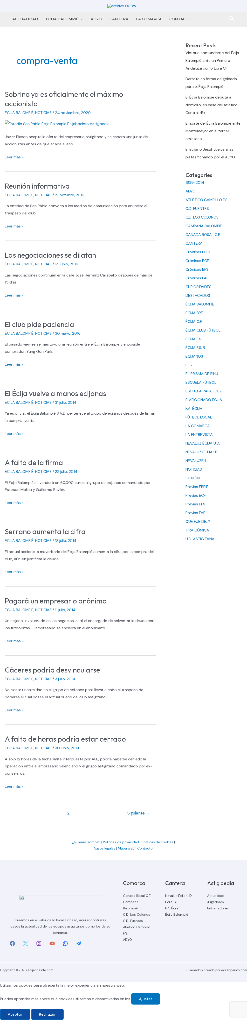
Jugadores (215, 902)
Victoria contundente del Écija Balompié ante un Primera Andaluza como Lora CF (212, 60)
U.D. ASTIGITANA (199, 538)
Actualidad (215, 895)
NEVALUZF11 (195, 460)
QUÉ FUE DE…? (197, 521)
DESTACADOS (197, 295)
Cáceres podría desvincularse (52, 669)
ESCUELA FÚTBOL (200, 382)
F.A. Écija (171, 908)
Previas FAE (195, 512)
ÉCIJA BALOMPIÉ (62, 19)
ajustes (145, 999)
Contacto (145, 848)
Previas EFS (195, 504)
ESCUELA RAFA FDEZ (203, 391)
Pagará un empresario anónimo (56, 600)
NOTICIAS (43, 112)
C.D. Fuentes (133, 921)
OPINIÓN (192, 478)
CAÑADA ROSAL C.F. (202, 234)
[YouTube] (52, 943)
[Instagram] (38, 943)
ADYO (96, 19)
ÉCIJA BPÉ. (194, 312)
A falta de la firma (34, 462)
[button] (80, 19)
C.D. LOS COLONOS (202, 217)
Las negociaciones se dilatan (50, 255)
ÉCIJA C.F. (193, 321)
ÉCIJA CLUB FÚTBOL (202, 330)
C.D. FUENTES (197, 208)
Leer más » (14, 157)
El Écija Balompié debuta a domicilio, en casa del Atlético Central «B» (211, 105)
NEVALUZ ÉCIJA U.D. (202, 443)
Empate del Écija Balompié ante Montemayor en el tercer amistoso (212, 131)
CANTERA (119, 19)
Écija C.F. (172, 902)
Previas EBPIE (196, 486)
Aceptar (15, 1014)
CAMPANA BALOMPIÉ (203, 225)
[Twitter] (25, 943)
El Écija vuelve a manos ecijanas (55, 393)
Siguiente (138, 813)
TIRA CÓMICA (197, 530)
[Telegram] (78, 943)
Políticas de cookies (157, 842)
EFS (188, 365)
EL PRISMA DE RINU (201, 373)
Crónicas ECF (197, 260)
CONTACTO (180, 19)
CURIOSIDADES (198, 286)
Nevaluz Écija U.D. (178, 895)
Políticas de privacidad (121, 842)
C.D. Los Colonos (136, 914)
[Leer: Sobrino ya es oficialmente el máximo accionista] (57, 123)
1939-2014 (194, 182)
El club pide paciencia (39, 324)
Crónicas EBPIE (198, 252)
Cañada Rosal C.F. (137, 895)
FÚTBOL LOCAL (198, 417)
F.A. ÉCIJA (193, 408)
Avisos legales (104, 848)
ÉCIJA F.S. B (195, 347)
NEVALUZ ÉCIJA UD (202, 451)
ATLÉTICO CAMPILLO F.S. (206, 199)
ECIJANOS (194, 356)
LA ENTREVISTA (199, 434)
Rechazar (47, 1014)
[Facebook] (12, 943)
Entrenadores (218, 908)
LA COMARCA (149, 19)
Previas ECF (195, 495)
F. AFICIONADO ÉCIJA (203, 399)
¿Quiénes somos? (86, 842)
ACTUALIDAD (25, 19)
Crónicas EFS (196, 269)
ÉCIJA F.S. (193, 338)
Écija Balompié (176, 914)
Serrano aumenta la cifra (45, 531)
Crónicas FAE (197, 278)
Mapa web (126, 848)
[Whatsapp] (65, 943)
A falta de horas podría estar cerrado (65, 739)
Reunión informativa (37, 186)
